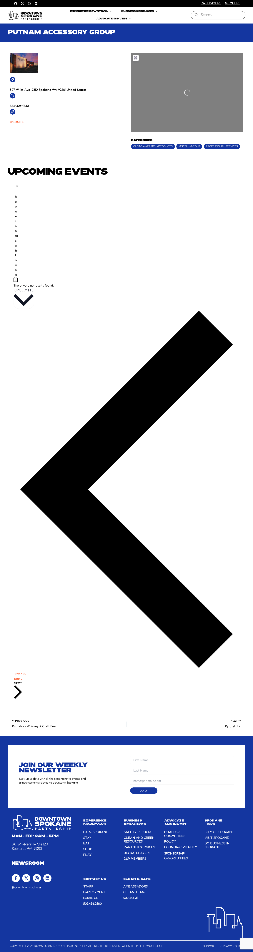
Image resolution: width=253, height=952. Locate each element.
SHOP (87, 849)
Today (18, 679)
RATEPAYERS (211, 3)
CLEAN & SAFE (137, 879)
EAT (86, 843)
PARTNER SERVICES (139, 847)
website (17, 122)
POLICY (170, 842)
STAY (87, 838)
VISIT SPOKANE (217, 838)
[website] (12, 112)
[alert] (16, 230)
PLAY (87, 855)
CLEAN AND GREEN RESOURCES (139, 840)
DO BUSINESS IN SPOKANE (217, 845)
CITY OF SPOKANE (219, 832)
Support (209, 946)
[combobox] (218, 15)
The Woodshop (151, 946)
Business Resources (137, 11)
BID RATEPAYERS (137, 853)
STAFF (88, 887)
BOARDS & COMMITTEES (174, 834)
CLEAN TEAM (134, 892)
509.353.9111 (131, 898)
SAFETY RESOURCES (140, 832)
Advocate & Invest (111, 18)
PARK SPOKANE (95, 832)
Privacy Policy (231, 946)
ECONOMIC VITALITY (180, 847)
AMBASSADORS (135, 887)
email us (90, 898)
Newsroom (28, 863)
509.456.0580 (92, 904)
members (232, 3)
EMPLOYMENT (94, 892)
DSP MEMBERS (135, 859)
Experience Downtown (89, 11)
